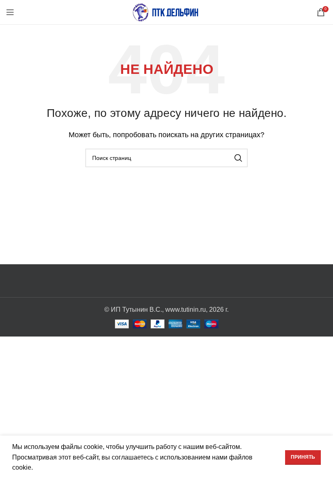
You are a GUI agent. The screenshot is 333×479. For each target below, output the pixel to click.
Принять (303, 457)
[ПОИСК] (238, 158)
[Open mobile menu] (10, 12)
